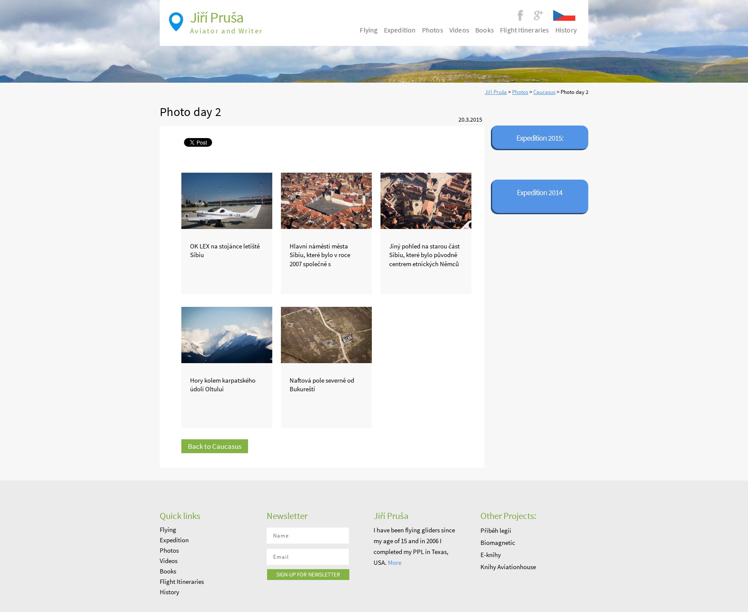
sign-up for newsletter (308, 574)
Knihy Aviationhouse (508, 567)
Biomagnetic (497, 542)
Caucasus (544, 92)
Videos (459, 30)
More (394, 562)
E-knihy (490, 555)
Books (484, 30)
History (566, 30)
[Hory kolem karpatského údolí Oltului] (226, 333)
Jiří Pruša (496, 92)
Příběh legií (495, 530)
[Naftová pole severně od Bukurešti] (326, 333)
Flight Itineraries (524, 30)
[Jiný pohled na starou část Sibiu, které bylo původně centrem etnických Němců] (425, 198)
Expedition (400, 30)
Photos (520, 92)
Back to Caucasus (215, 446)
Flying (368, 30)
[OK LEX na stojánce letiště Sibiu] (226, 198)
